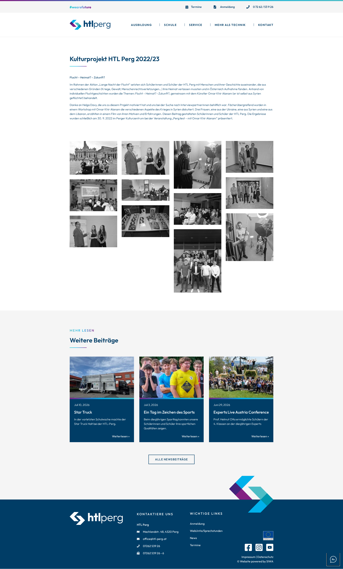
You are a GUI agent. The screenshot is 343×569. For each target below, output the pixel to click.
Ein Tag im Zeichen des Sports (169, 412)
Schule (170, 25)
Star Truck (83, 412)
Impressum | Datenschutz (257, 557)
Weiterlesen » (121, 436)
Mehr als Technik (230, 25)
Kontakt (266, 25)
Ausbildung (141, 25)
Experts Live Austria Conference (241, 412)
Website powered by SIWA (256, 561)
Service (195, 25)
